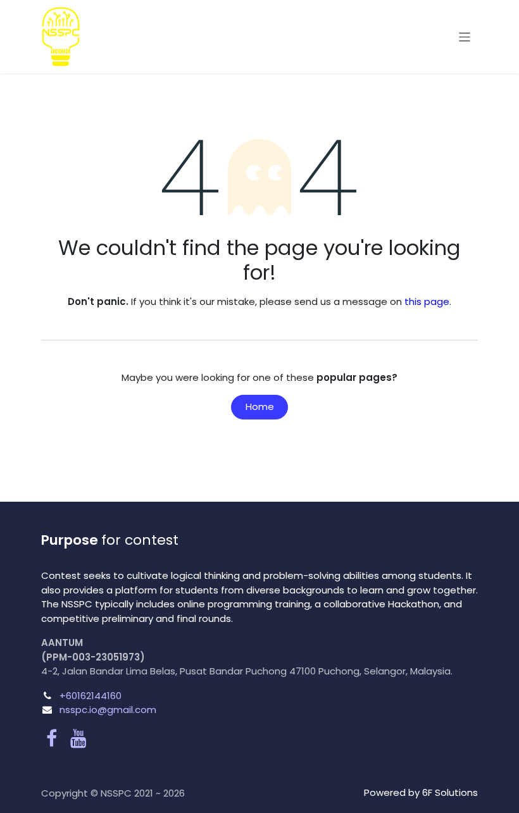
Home (260, 406)
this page (426, 301)
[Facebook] (51, 738)
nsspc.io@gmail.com (107, 709)
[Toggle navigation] (464, 36)
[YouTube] (78, 738)
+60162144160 (90, 695)
